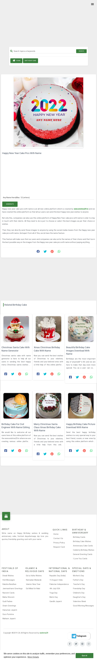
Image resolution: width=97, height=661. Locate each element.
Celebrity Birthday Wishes (83, 550)
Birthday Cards (79, 537)
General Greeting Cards (82, 554)
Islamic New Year (33, 584)
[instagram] (88, 643)
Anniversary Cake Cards (83, 546)
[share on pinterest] (52, 252)
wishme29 (44, 633)
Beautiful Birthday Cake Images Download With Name (78, 350)
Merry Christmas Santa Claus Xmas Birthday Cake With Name (47, 427)
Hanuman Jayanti (10, 610)
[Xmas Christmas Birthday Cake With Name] (48, 329)
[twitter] (76, 643)
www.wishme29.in (81, 209)
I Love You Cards (80, 558)
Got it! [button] (84, 656)
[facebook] (69, 643)
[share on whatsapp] (59, 252)
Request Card (59, 547)
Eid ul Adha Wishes (34, 575)
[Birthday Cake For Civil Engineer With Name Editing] (16, 406)
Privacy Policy (59, 543)
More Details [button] (33, 657)
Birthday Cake (30, 61)
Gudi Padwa (7, 601)
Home (18, 61)
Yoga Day (53, 593)
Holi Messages (9, 580)
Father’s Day (78, 580)
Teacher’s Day (79, 584)
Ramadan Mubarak (33, 580)
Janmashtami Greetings (13, 588)
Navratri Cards (9, 593)
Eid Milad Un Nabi (33, 588)
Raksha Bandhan (9, 584)
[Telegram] (78, 636)
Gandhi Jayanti (56, 601)
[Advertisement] (48, 24)
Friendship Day (79, 588)
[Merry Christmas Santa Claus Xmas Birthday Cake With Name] (48, 406)
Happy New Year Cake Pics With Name (21, 153)
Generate (10, 204)
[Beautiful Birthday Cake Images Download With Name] (81, 329)
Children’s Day (78, 593)
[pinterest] (82, 643)
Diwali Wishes (8, 575)
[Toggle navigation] (92, 4)
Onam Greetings (9, 606)
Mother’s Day (78, 575)
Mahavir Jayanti (9, 618)
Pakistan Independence (59, 584)
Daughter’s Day (79, 597)
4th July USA (55, 588)
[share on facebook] (38, 252)
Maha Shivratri (8, 597)
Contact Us (58, 538)
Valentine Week (79, 601)
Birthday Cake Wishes (82, 541)
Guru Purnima (8, 614)
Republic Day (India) (58, 575)
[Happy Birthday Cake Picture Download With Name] (81, 406)
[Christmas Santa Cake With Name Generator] (16, 329)
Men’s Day (54, 597)
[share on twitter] (45, 252)
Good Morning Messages (83, 606)
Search (81, 51)
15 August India (56, 580)
